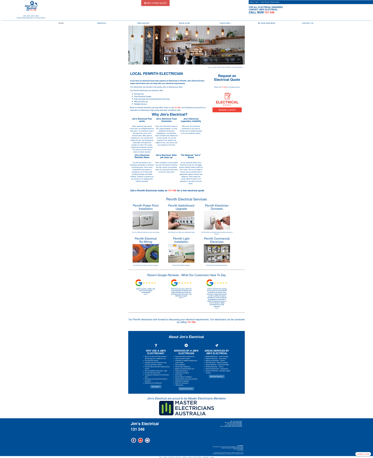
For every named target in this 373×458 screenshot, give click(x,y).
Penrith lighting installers (183, 265)
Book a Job (184, 23)
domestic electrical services (223, 232)
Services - (166, 457)
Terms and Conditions (238, 449)
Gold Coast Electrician (212, 369)
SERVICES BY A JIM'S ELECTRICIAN (186, 352)
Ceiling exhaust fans (181, 371)
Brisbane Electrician (212, 358)
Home (61, 23)
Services (101, 23)
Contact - (190, 457)
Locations (225, 23)
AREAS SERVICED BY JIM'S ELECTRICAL (217, 352)
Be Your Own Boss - (198, 457)
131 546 (177, 107)
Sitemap (212, 457)
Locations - (185, 457)
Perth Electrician (211, 363)
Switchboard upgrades (182, 381)
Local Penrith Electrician (237, 67)
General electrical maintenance (184, 356)
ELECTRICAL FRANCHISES (270, 2)
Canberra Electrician (212, 371)
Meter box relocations (182, 383)
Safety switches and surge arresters (186, 379)
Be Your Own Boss (266, 23)
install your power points (149, 232)
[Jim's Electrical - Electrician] (31, 6)
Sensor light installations (182, 367)
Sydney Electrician (211, 365)
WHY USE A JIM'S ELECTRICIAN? (156, 352)
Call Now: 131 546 (363, 454)
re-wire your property (152, 265)
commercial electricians (220, 265)
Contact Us (307, 23)
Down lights (178, 375)
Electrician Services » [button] (186, 389)
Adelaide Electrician (212, 356)
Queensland (223, 358)
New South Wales (223, 365)
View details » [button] (156, 387)
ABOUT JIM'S (254, 2)
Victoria (222, 360)
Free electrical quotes (151, 360)
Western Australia (222, 363)
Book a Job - (179, 457)
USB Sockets (179, 385)
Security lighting (180, 365)
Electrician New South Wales (224, 67)
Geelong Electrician (212, 367)
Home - (161, 457)
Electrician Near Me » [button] (216, 376)
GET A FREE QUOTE (156, 3)
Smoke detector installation (183, 377)
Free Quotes (143, 23)
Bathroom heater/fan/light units (184, 369)
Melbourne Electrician (212, 360)
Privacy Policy (240, 450)
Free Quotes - (172, 457)
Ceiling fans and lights (182, 373)
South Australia (223, 356)
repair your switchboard (184, 232)
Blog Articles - (206, 457)
